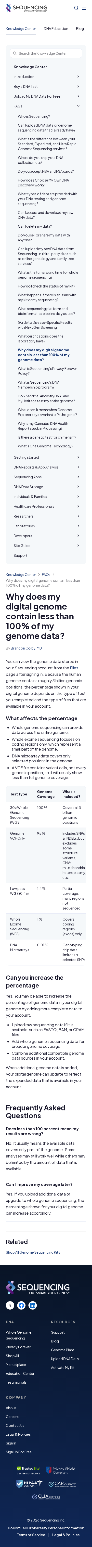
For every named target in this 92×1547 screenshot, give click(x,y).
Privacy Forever (18, 1347)
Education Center (20, 1373)
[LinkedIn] (32, 1305)
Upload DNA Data (65, 1358)
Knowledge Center (21, 28)
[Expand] (78, 76)
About (11, 1407)
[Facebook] (21, 1305)
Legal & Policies (18, 1434)
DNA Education (56, 28)
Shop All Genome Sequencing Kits (33, 1252)
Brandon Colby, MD (26, 648)
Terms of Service (31, 1535)
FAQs (46, 574)
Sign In (11, 1443)
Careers (12, 1416)
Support (58, 1332)
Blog (80, 28)
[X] (10, 1305)
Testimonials (16, 1382)
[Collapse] (78, 106)
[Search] (76, 8)
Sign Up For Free (19, 1452)
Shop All (12, 1355)
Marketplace (16, 1364)
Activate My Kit (63, 1367)
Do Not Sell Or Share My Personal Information (46, 1528)
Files (74, 667)
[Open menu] (84, 8)
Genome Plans (63, 1350)
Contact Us (15, 1425)
